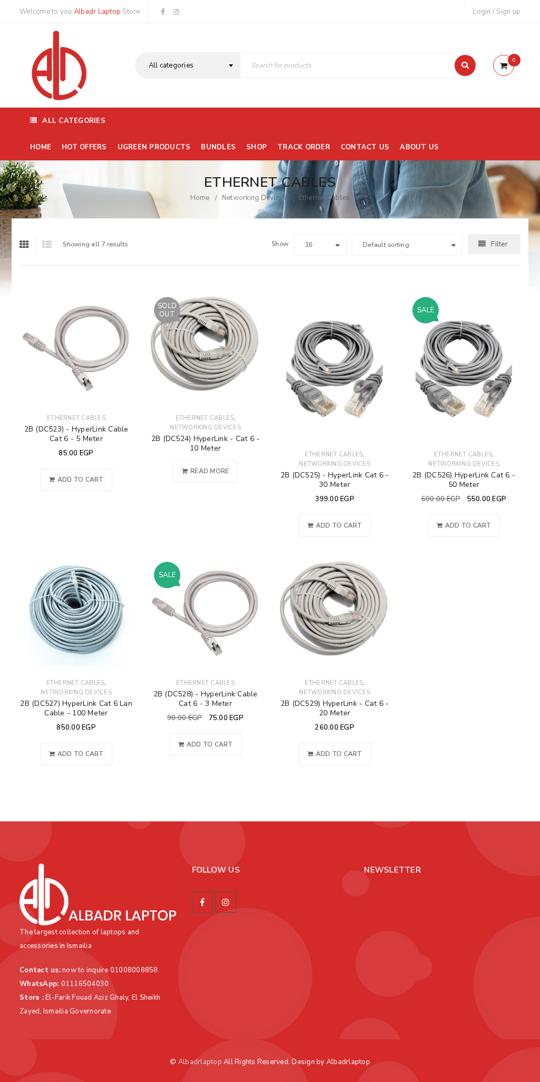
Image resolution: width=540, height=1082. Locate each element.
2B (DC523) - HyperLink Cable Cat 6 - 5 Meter (76, 434)
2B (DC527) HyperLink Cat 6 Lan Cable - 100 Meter (76, 708)
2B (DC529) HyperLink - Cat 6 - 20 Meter (335, 708)
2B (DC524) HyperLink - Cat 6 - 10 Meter (205, 443)
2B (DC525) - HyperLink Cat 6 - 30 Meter (335, 480)
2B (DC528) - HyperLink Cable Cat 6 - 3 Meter (205, 698)
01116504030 (85, 984)
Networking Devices (254, 198)
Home (200, 198)
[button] (76, 479)
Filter (499, 244)
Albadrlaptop (200, 1062)
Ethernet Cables (76, 418)
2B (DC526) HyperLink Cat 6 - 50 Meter (463, 480)
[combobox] (188, 65)
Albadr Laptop (97, 11)
